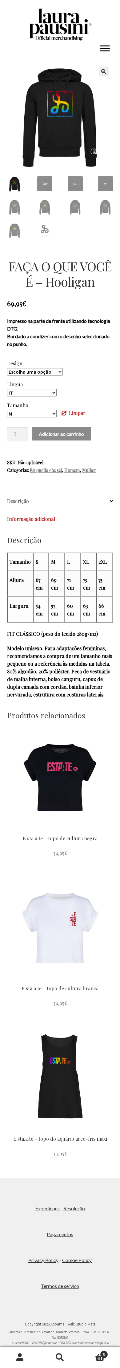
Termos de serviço (60, 1286)
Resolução (74, 1208)
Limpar (77, 413)
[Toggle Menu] (105, 48)
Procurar (60, 1357)
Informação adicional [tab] (31, 519)
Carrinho (92, 1352)
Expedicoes (47, 1208)
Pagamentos (60, 1234)
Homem (72, 470)
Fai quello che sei (46, 470)
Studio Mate (85, 1324)
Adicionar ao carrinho (61, 434)
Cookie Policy (77, 1260)
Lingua (15, 384)
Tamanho (17, 405)
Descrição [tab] (18, 501)
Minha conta (20, 1357)
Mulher (89, 470)
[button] (104, 71)
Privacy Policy (43, 1260)
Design (14, 363)
